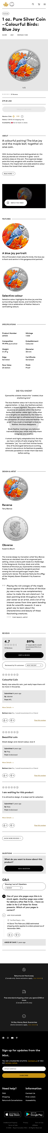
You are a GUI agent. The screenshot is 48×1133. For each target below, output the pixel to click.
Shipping (6, 1097)
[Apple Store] (12, 1114)
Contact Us (30, 1093)
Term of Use (39, 1122)
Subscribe (24, 1075)
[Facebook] (3, 1038)
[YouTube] (12, 1038)
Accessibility (31, 1100)
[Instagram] (8, 1038)
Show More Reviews (11, 838)
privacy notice (11, 1063)
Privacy (25, 1122)
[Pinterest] (17, 1038)
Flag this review (40, 720)
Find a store (30, 1097)
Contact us (32, 1061)
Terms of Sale (13, 1125)
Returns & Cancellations (12, 1100)
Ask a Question (24, 868)
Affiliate (35, 1125)
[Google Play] (34, 1114)
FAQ (4, 1093)
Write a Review (24, 655)
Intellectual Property (10, 1122)
